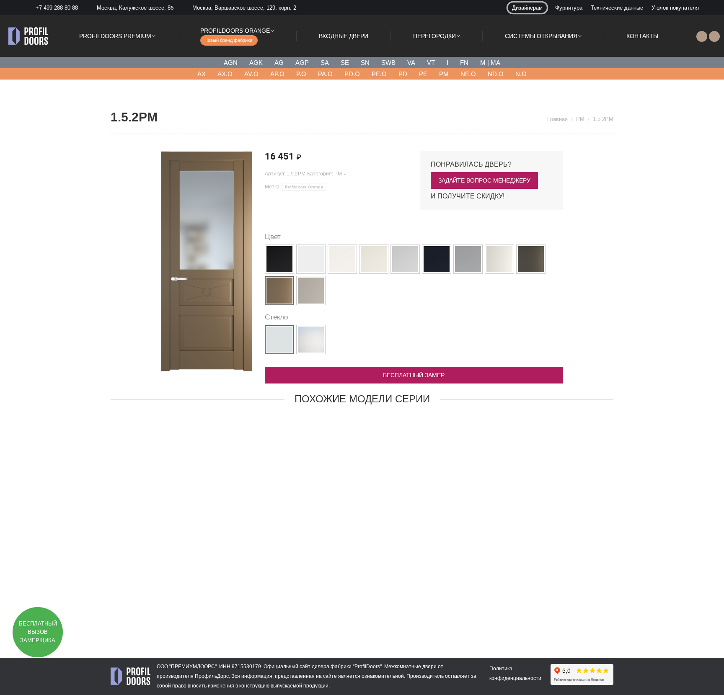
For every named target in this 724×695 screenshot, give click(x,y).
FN (464, 62)
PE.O (379, 73)
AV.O (251, 73)
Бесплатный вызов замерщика (38, 632)
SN (365, 62)
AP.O (277, 73)
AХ (201, 73)
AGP (302, 62)
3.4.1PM (259, 608)
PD (402, 73)
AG (279, 62)
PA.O (325, 73)
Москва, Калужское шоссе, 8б (135, 8)
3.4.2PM (361, 608)
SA (325, 62)
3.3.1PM (156, 608)
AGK (256, 62)
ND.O (496, 73)
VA (411, 62)
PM (444, 73)
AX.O (225, 73)
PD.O (352, 73)
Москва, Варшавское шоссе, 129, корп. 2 (244, 8)
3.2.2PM (464, 608)
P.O (301, 73)
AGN (231, 62)
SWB (388, 62)
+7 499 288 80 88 (57, 8)
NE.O (468, 73)
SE (345, 62)
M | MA (490, 62)
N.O (521, 73)
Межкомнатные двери (410, 666)
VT (431, 62)
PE (423, 73)
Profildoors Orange (304, 187)
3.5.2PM (567, 608)
